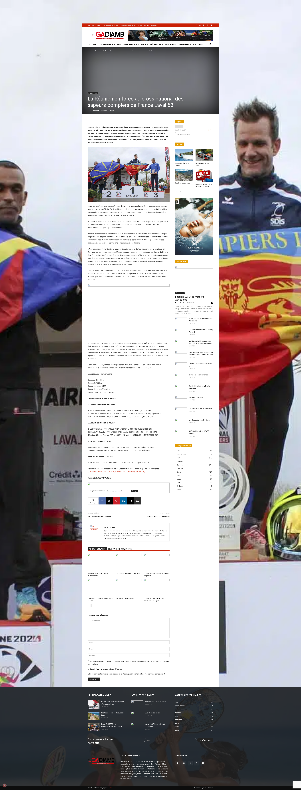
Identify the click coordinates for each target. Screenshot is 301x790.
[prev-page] (89, 605)
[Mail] (200, 25)
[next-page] (92, 605)
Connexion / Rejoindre (111, 25)
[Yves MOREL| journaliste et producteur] (137, 727)
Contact (146, 25)
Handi (143, 44)
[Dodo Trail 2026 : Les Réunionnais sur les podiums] (157, 562)
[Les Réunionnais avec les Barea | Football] (181, 333)
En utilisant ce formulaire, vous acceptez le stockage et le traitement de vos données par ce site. (127, 674)
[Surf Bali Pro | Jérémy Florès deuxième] (181, 389)
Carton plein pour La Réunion (158, 516)
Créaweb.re (112, 788)
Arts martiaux (106, 44)
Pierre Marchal (180, 303)
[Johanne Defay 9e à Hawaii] (184, 155)
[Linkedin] (123, 500)
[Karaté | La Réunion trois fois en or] (181, 366)
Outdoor (197, 44)
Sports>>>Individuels (127, 44)
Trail (104, 51)
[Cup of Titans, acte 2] (137, 716)
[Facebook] (196, 25)
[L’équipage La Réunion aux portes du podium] (100, 588)
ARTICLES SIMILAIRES (97, 549)
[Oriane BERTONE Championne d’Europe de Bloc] (100, 562)
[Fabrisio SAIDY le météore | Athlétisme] (194, 280)
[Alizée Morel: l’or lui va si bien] (137, 704)
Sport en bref (180, 293)
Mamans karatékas (196, 397)
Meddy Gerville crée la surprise (99, 516)
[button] (210, 45)
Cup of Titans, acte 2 (152, 713)
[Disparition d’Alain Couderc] (128, 588)
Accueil (92, 44)
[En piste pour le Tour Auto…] (204, 155)
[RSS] (204, 25)
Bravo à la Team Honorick (198, 375)
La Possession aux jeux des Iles (200, 409)
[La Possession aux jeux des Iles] (181, 412)
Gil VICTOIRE (94, 111)
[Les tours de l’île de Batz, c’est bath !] (128, 562)
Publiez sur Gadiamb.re (127, 25)
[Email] (130, 500)
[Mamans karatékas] (181, 400)
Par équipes (184, 44)
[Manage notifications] (4, 785)
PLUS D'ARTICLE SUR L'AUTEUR (120, 549)
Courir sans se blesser (182, 183)
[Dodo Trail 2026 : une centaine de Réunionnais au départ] (157, 588)
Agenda (139, 25)
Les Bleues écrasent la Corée (199, 420)
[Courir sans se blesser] (184, 175)
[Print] (137, 500)
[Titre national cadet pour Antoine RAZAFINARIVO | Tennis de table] (181, 355)
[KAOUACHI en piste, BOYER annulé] (181, 434)
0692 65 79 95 (155, 25)
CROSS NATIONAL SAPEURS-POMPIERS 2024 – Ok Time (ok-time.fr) (116, 472)
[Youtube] (211, 25)
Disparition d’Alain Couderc (125, 598)
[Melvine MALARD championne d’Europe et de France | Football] (181, 344)
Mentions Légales (200, 788)
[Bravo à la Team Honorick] (181, 378)
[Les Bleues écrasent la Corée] (181, 423)
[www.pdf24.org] (128, 484)
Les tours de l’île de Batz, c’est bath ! (128, 573)
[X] (207, 25)
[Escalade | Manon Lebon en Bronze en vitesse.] (204, 175)
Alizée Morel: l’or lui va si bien (155, 702)
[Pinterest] (116, 500)
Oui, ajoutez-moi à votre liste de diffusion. (105, 669)
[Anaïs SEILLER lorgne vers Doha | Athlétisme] (181, 321)
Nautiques (170, 44)
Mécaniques (155, 44)
